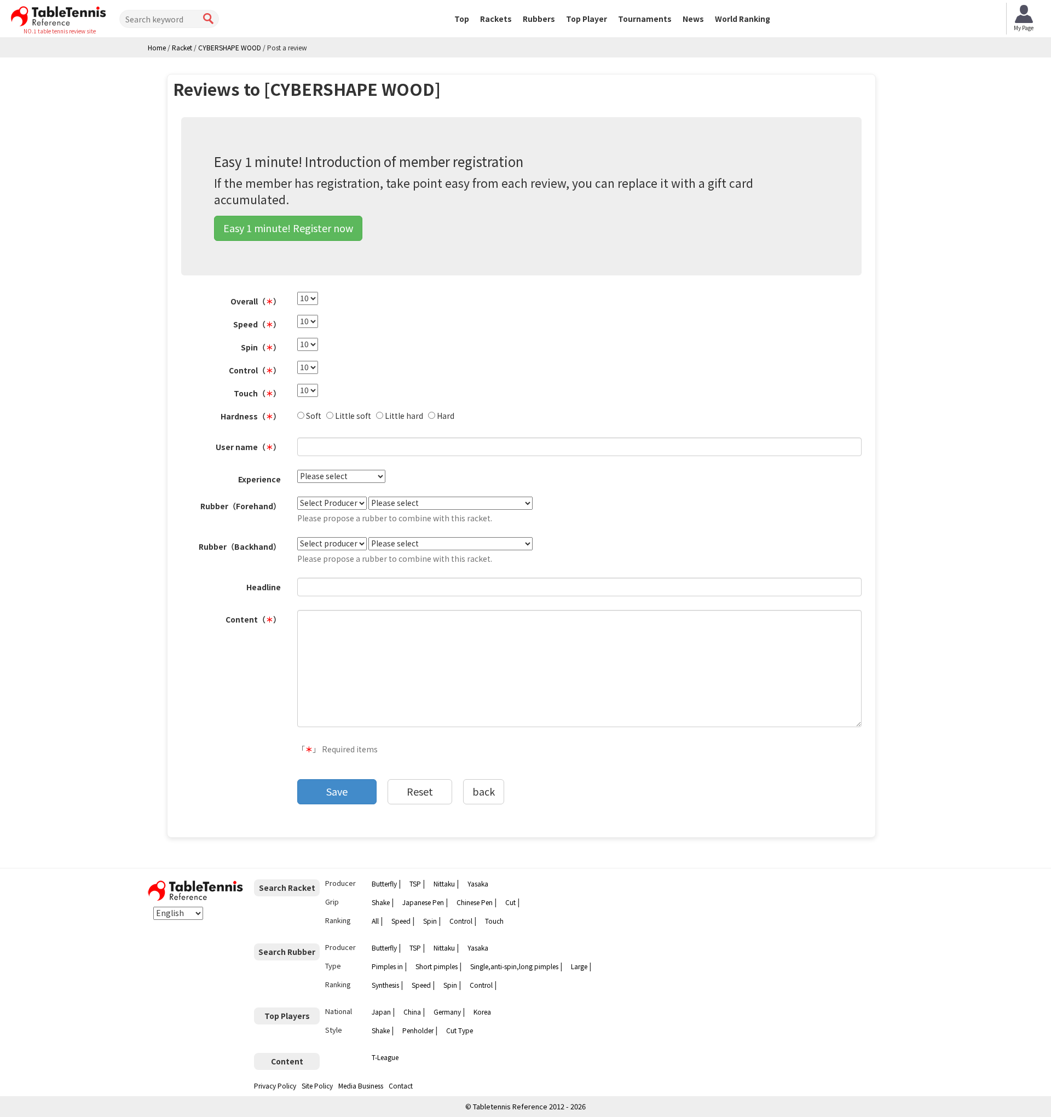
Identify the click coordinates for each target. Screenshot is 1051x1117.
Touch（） (257, 393)
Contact (401, 1085)
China (412, 1011)
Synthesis (385, 984)
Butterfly (384, 883)
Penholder (418, 1030)
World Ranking (742, 18)
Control (460, 920)
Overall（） (255, 301)
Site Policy (317, 1085)
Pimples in (387, 966)
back (483, 791)
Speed (401, 920)
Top (461, 18)
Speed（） (257, 324)
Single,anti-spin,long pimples (514, 966)
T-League (385, 1057)
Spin (430, 920)
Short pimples (436, 966)
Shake (381, 902)
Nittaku (444, 883)
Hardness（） (251, 416)
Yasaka (477, 883)
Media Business (360, 1085)
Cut (510, 902)
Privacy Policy (275, 1085)
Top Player (586, 18)
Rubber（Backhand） (240, 546)
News (693, 18)
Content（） (253, 619)
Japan (381, 1011)
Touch (494, 920)
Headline (263, 586)
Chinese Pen (475, 902)
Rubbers (539, 18)
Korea (482, 1011)
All (375, 920)
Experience (259, 479)
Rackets (496, 18)
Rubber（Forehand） (240, 505)
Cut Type (459, 1030)
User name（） (248, 446)
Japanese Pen (423, 902)
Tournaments (645, 18)
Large (579, 966)
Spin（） (261, 347)
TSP (415, 883)
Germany (447, 1011)
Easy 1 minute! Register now (288, 228)
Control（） (255, 370)
